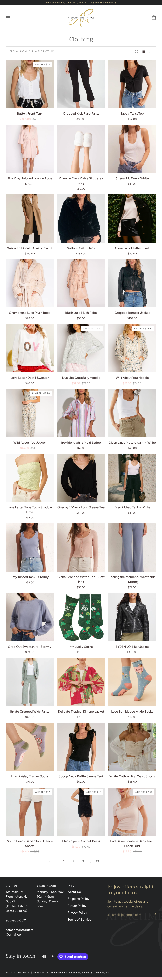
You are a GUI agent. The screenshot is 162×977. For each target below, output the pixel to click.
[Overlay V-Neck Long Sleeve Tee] (81, 478)
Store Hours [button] (47, 885)
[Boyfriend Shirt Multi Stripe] (81, 413)
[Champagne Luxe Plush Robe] (30, 283)
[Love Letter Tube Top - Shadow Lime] (30, 478)
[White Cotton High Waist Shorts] (132, 747)
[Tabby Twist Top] (132, 84)
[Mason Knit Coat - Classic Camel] (30, 218)
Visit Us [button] (12, 885)
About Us (74, 892)
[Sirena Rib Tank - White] (132, 149)
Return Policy (77, 906)
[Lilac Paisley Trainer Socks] (30, 747)
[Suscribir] (153, 914)
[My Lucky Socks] (81, 617)
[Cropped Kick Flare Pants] (81, 84)
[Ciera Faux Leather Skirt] (132, 218)
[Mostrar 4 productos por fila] (151, 52)
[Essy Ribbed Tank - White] (132, 478)
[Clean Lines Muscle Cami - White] (132, 413)
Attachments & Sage (25, 972)
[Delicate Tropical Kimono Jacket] (81, 682)
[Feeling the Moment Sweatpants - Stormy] (132, 547)
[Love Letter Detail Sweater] (30, 348)
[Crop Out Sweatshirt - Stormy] (30, 617)
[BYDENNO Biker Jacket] (132, 617)
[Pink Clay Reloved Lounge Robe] (30, 149)
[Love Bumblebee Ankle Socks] (132, 682)
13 (97, 861)
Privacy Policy (77, 912)
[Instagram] (52, 956)
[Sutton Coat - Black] (81, 218)
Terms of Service (79, 919)
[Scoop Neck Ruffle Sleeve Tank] (81, 747)
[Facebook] (44, 956)
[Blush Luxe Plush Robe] (81, 283)
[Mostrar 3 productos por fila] (143, 52)
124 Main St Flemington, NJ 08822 (16, 896)
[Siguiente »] (112, 861)
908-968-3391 (16, 920)
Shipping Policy (78, 899)
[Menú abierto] (12, 17)
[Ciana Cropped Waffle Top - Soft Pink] (81, 547)
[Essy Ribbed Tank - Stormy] (30, 547)
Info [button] (71, 885)
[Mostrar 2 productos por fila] (136, 52)
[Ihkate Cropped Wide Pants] (30, 682)
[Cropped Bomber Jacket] (132, 283)
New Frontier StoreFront (89, 972)
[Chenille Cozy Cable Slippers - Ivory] (81, 149)
